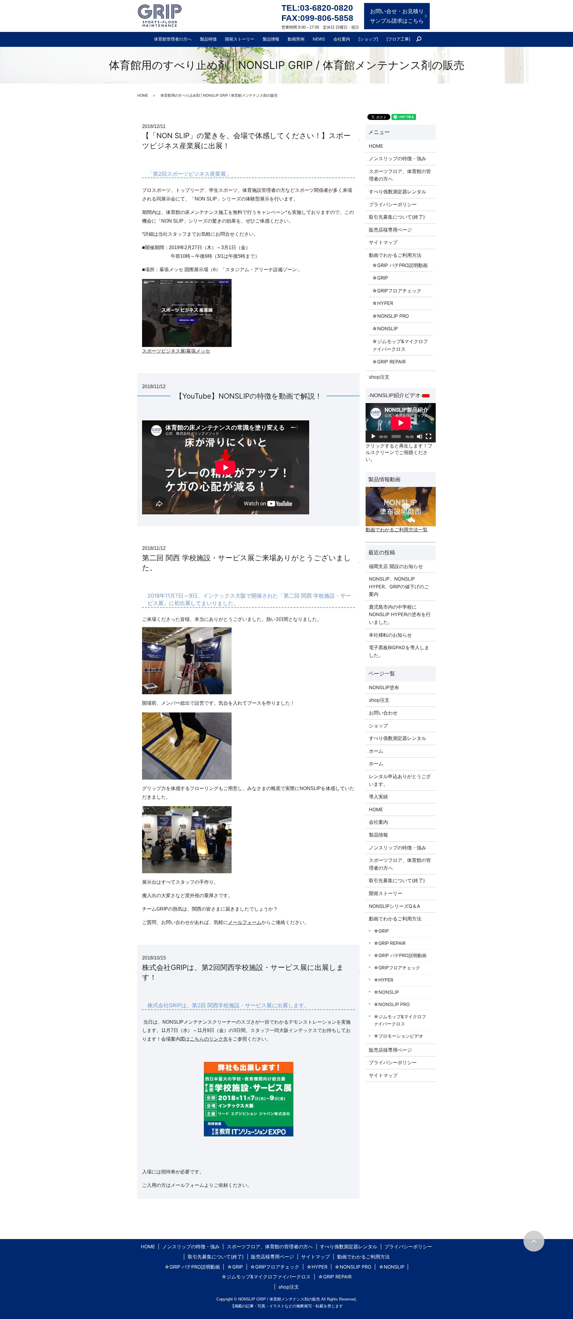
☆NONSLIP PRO (390, 316)
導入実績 (378, 797)
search (421, 39)
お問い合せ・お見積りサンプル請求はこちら (397, 16)
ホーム (376, 751)
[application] (401, 422)
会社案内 (341, 38)
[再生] (373, 436)
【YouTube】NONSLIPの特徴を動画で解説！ (248, 396)
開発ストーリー (239, 38)
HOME (142, 95)
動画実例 (296, 38)
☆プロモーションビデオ (398, 1036)
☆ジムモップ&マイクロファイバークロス (400, 345)
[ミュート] (420, 436)
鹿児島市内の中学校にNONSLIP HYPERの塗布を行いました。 (400, 614)
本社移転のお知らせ (390, 635)
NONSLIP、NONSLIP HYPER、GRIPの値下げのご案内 (399, 586)
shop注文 (379, 377)
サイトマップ (383, 242)
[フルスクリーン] (429, 436)
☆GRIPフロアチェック (396, 291)
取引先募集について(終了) (397, 217)
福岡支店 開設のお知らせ (396, 566)
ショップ (378, 726)
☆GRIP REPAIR (389, 362)
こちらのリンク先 (209, 1039)
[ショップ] (368, 38)
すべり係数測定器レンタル (397, 192)
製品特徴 (208, 38)
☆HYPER (382, 303)
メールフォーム (244, 922)
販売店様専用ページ (390, 230)
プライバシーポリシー (393, 204)
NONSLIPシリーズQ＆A (394, 906)
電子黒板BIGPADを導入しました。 (399, 651)
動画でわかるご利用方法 (395, 255)
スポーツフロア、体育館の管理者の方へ (400, 175)
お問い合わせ (383, 713)
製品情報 (271, 38)
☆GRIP (380, 278)
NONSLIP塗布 (384, 687)
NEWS (319, 38)
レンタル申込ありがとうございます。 (400, 780)
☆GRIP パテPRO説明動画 (400, 265)
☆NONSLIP (385, 328)
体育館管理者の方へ (173, 38)
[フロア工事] (398, 38)
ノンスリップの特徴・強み (397, 158)
